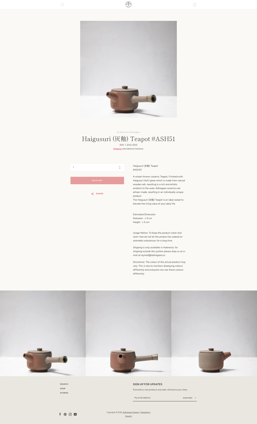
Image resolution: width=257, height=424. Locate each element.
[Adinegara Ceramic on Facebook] (60, 414)
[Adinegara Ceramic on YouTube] (75, 414)
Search (64, 384)
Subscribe (188, 398)
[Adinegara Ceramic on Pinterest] (65, 414)
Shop (62, 389)
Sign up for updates (147, 384)
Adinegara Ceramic (131, 412)
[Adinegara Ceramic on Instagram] (70, 414)
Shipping (117, 148)
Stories (64, 393)
